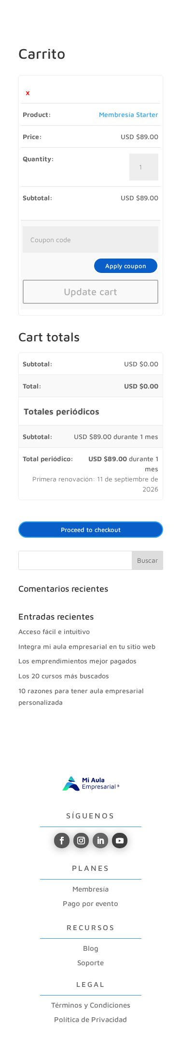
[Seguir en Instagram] (81, 840)
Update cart (90, 291)
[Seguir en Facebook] (62, 840)
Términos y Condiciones (90, 1005)
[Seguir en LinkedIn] (100, 840)
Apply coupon (125, 266)
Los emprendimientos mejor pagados (77, 661)
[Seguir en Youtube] (119, 840)
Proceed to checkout (91, 529)
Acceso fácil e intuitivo (54, 631)
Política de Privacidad (90, 1019)
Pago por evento (90, 903)
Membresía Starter (128, 114)
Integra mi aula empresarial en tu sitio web (86, 646)
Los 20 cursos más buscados (63, 676)
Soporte (90, 962)
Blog (90, 948)
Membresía (90, 889)
